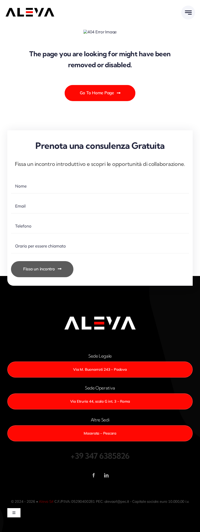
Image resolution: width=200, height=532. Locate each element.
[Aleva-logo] (30, 8)
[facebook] (94, 475)
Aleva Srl (46, 501)
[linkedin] (106, 475)
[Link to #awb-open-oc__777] (188, 12)
